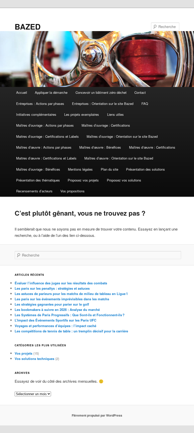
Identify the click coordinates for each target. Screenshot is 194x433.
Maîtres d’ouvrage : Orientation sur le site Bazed (122, 136)
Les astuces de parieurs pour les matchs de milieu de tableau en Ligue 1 (71, 293)
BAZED (28, 26)
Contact (140, 92)
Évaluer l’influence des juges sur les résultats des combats (61, 283)
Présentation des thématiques (38, 180)
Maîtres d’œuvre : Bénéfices (100, 147)
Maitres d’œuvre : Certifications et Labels (46, 158)
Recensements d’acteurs (34, 191)
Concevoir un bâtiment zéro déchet (101, 92)
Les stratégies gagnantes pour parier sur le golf (52, 304)
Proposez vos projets (83, 180)
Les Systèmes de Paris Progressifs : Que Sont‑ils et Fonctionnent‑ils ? (70, 314)
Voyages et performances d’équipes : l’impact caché (55, 325)
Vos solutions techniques (34, 358)
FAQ (144, 103)
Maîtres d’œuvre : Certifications (152, 147)
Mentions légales (80, 169)
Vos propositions (72, 191)
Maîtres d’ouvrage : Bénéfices (38, 169)
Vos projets (23, 353)
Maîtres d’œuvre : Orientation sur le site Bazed (118, 158)
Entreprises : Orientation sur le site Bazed (102, 103)
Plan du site (109, 169)
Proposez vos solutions (124, 180)
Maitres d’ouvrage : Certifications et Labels (47, 136)
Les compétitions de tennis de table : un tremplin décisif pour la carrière (71, 331)
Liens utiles (115, 114)
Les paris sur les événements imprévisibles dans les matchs (62, 299)
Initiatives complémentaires (36, 114)
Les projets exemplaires (81, 114)
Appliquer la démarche (51, 92)
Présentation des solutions (145, 169)
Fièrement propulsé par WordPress (97, 415)
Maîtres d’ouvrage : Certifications (106, 125)
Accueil (21, 92)
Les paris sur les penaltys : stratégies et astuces (52, 288)
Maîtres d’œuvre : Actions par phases (43, 147)
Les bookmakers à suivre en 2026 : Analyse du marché (57, 309)
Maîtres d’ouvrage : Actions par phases (45, 125)
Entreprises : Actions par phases (40, 103)
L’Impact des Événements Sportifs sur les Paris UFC (55, 320)
